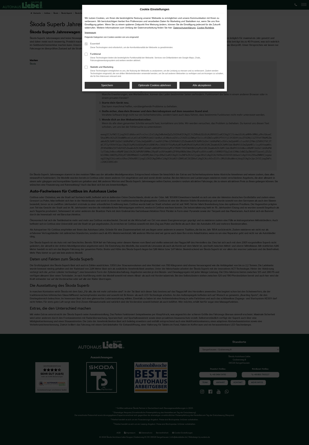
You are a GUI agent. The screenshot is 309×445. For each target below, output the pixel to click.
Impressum (90, 32)
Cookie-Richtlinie (205, 27)
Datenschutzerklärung (184, 27)
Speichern (107, 85)
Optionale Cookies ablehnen (154, 85)
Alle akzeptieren (202, 85)
